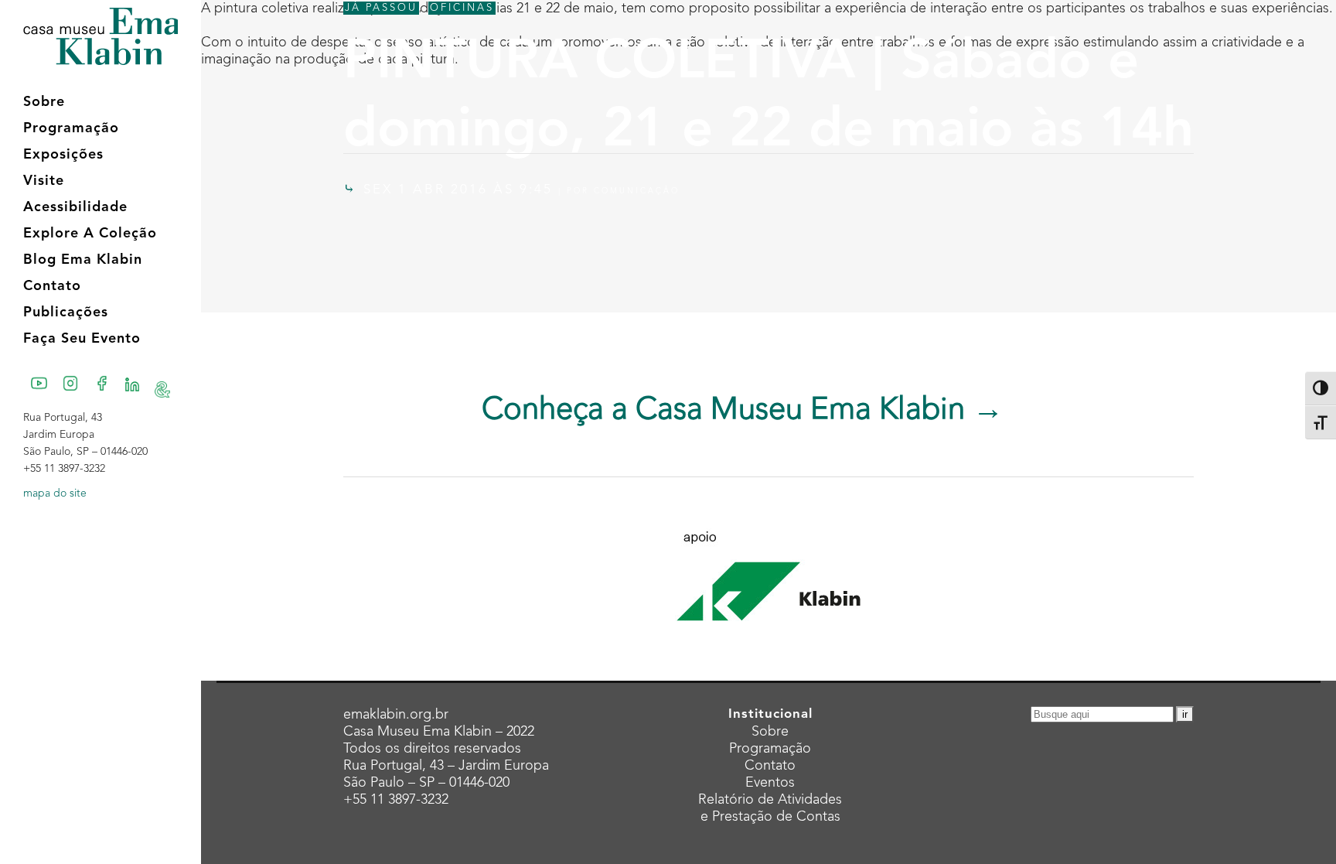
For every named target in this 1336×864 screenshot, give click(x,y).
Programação (770, 749)
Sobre (770, 732)
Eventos (770, 783)
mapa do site (55, 493)
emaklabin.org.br (395, 715)
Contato (770, 766)
